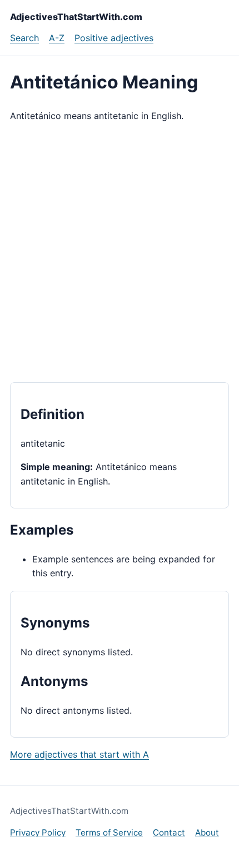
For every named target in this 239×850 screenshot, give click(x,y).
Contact (169, 832)
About (207, 832)
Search (24, 37)
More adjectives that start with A (79, 754)
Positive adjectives (113, 37)
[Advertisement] (119, 252)
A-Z (56, 37)
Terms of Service (109, 832)
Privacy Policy (38, 832)
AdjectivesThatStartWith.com (76, 16)
